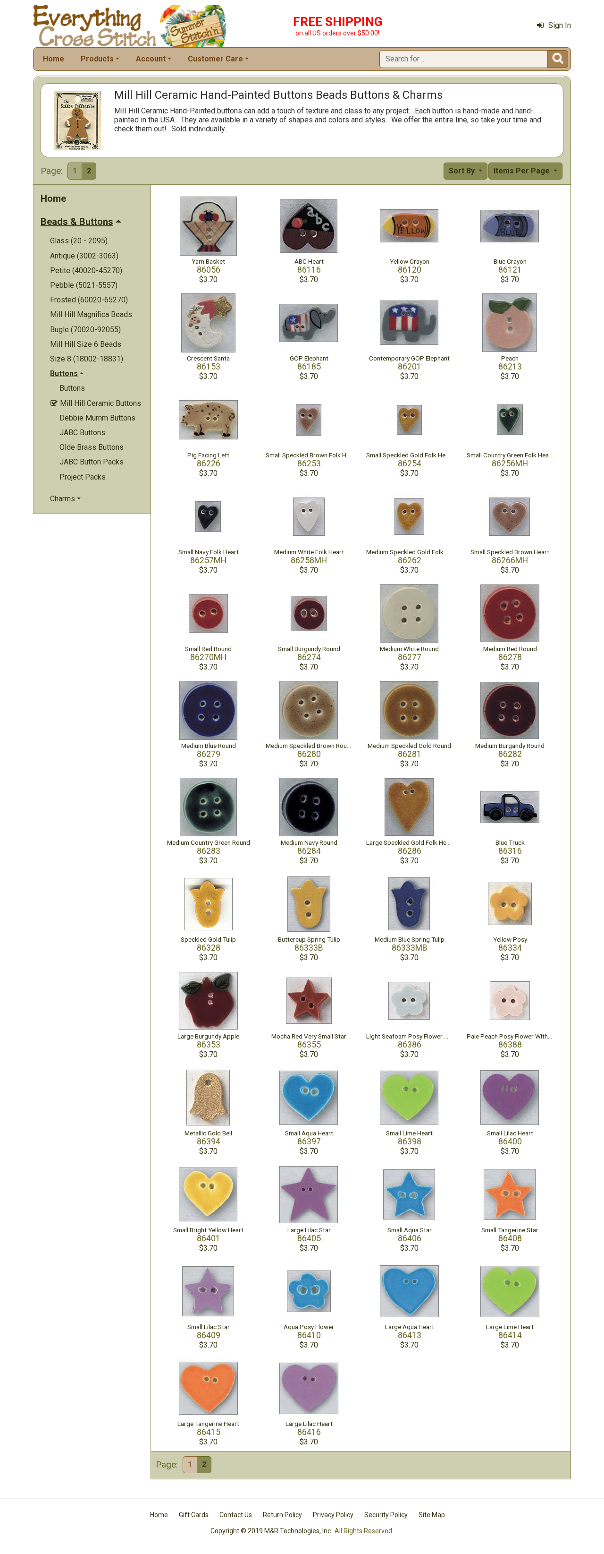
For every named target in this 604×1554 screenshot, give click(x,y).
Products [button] (97, 58)
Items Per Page (523, 170)
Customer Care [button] (215, 58)
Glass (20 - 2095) (79, 240)
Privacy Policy (333, 1515)
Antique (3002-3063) (84, 255)
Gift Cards (194, 1515)
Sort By (463, 170)
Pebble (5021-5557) (83, 285)
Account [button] (151, 58)
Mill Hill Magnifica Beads (91, 314)
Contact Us (235, 1515)
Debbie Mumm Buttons (97, 417)
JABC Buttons (82, 432)
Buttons (72, 388)
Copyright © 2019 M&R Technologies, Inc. (271, 1531)
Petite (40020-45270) (86, 270)
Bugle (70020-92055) (85, 329)
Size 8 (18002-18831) (86, 358)
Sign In (559, 25)
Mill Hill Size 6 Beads (85, 344)
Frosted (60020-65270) (89, 299)
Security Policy (386, 1515)
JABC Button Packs (91, 461)
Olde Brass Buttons (91, 447)
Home (53, 58)
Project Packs (82, 476)
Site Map (432, 1515)
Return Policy (282, 1515)
